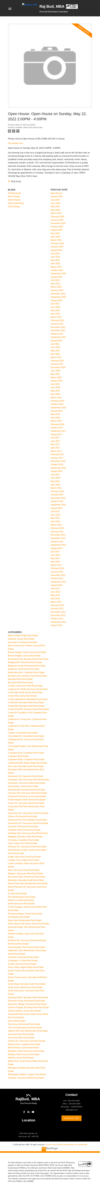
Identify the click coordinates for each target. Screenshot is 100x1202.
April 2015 (55, 521)
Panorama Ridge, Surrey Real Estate (25, 914)
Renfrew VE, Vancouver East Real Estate (27, 940)
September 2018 (58, 407)
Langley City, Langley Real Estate (23, 860)
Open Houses (14, 200)
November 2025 (58, 223)
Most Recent (56, 193)
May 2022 (55, 310)
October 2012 (57, 618)
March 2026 (56, 213)
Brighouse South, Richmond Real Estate (26, 666)
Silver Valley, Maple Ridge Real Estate (26, 967)
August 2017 (56, 434)
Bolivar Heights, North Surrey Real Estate (27, 652)
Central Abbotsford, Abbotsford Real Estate (27, 699)
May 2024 (55, 260)
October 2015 (57, 501)
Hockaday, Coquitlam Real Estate (23, 840)
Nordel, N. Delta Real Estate (21, 900)
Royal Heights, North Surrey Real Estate (26, 947)
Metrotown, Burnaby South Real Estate (26, 880)
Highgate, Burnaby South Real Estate (25, 836)
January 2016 (57, 495)
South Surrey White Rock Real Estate (25, 987)
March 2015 (56, 525)
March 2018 (56, 421)
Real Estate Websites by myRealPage (72, 1145)
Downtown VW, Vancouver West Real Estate (28, 780)
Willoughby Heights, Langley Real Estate (27, 1074)
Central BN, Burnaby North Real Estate (26, 702)
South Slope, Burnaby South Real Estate (27, 984)
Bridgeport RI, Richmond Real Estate (25, 662)
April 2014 (55, 562)
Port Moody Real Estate (19, 917)
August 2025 (56, 230)
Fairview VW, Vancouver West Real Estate (27, 793)
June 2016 (55, 478)
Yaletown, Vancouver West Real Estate (26, 1078)
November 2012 (58, 615)
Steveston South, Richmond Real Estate (26, 1001)
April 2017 (55, 448)
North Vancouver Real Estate (21, 903)
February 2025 (57, 243)
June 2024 (55, 257)
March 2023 (56, 287)
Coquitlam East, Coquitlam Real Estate (26, 753)
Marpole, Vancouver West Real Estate (25, 873)
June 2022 (55, 307)
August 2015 (56, 508)
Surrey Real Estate (16, 1021)
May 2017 (55, 444)
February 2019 (57, 401)
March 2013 (56, 602)
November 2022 (58, 294)
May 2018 (55, 414)
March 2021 (56, 357)
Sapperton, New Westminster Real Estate (27, 950)
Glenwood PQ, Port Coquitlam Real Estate (27, 820)
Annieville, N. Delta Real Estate (22, 642)
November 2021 (58, 330)
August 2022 (56, 300)
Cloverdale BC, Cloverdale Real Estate (26, 736)
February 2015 (57, 528)
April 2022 (55, 314)
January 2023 (57, 290)
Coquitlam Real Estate (18, 756)
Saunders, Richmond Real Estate (23, 957)
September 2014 (58, 545)
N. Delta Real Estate (17, 893)
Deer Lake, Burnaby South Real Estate (26, 766)
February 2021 (57, 361)
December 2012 (58, 612)
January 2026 (57, 220)
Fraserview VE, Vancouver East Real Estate (28, 813)
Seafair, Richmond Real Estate (22, 964)
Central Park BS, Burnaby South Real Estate (28, 709)
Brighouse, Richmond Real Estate (23, 669)
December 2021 (58, 327)
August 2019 (56, 381)
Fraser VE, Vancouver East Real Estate (26, 803)
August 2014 (56, 548)
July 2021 (55, 344)
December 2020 (58, 367)
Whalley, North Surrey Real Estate (23, 1054)
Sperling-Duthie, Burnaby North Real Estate (28, 997)
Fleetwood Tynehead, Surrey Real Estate (27, 796)
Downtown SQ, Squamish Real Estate (25, 776)
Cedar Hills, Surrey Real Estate (22, 696)
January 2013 (57, 608)
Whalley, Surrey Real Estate (21, 1058)
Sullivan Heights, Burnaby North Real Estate (28, 1007)
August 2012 (56, 625)
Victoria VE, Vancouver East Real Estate (26, 1041)
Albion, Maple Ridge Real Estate (23, 635)
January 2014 (57, 572)
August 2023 (56, 277)
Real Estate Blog (16, 203)
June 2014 (55, 555)
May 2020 (55, 374)
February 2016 (57, 491)
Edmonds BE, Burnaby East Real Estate (26, 790)
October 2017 (57, 427)
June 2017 (55, 441)
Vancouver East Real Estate (21, 1034)
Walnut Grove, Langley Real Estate (24, 1044)
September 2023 (58, 273)
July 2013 (55, 588)
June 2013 (55, 592)
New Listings (14, 196)
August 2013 (56, 585)
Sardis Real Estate (16, 954)
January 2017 (57, 458)
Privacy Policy (51, 1145)
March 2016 (56, 488)
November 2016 (58, 461)
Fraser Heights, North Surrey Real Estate (27, 800)
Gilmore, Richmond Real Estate (22, 816)
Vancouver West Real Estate (21, 1038)
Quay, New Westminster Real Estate (24, 920)
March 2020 (56, 377)
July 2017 (55, 438)
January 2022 (57, 324)
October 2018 (57, 404)
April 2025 (55, 237)
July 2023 (55, 280)
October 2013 (57, 578)
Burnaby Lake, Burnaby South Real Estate (27, 676)
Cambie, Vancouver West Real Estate (25, 686)
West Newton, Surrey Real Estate (23, 1047)
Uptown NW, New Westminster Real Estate (28, 1031)
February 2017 (57, 454)
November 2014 (58, 538)
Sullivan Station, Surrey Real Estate (24, 1011)
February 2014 (57, 568)
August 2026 (56, 196)
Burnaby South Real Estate (20, 682)
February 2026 (57, 216)
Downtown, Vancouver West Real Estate (26, 783)
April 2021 (55, 354)
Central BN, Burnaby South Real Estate (26, 706)
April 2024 (55, 263)
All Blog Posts (14, 193)
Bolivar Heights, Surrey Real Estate (24, 656)
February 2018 (57, 424)
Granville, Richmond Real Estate (23, 826)
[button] (24, 1112)
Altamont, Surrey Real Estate (21, 639)
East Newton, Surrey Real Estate (23, 786)
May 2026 (55, 206)
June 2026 (55, 203)
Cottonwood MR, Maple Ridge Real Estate (27, 763)
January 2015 (57, 531)
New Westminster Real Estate (22, 897)
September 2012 (58, 622)
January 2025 (57, 247)
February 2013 (57, 605)
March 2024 (56, 267)
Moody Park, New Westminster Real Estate (28, 883)
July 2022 (55, 304)
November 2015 (58, 498)
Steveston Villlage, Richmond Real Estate (27, 1004)
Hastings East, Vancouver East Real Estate (28, 833)
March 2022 (56, 317)
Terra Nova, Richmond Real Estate (24, 1024)
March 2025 (56, 240)
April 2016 (55, 485)
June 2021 (55, 347)
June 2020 (55, 371)
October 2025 (57, 227)
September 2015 (58, 505)
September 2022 (58, 297)
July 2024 (55, 253)
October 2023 (57, 270)
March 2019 (56, 397)
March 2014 (56, 565)
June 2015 (55, 515)
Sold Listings (14, 206)
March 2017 (56, 451)
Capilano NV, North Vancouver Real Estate (28, 689)
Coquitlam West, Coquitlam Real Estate (26, 759)
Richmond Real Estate (18, 944)
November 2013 (58, 575)
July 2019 (55, 384)
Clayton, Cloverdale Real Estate (23, 733)
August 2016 (56, 471)
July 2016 (55, 474)
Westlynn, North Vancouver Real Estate (26, 1051)
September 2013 (58, 582)
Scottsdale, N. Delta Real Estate (23, 960)
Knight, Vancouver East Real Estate (24, 857)
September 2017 (58, 431)
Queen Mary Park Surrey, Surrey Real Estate (28, 924)
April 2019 (55, 394)
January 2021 (57, 364)
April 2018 (55, 418)
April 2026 (55, 210)
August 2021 (56, 340)
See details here (15, 143)
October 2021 (57, 334)
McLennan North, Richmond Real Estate (26, 877)
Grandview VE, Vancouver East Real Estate (28, 823)
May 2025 (55, 233)
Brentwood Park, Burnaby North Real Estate (28, 659)
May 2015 (55, 518)
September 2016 (58, 468)
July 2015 (55, 511)
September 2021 (58, 337)
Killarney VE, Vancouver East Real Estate (27, 847)
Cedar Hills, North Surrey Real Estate (25, 692)
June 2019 (55, 387)
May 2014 (55, 558)
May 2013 (55, 595)
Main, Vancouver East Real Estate (23, 870)
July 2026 (55, 200)
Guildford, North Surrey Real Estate (29, 127)
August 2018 (56, 411)
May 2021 (55, 351)
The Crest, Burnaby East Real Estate (25, 1027)
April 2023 (55, 284)
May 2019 (55, 391)
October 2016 (57, 464)
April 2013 (55, 598)
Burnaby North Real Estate (20, 679)
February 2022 (57, 320)
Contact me (71, 1118)
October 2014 (57, 542)
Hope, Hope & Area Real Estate (22, 843)
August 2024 (56, 250)
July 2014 (55, 551)
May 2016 (55, 481)
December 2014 (58, 535)
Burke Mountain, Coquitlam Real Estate (26, 672)
